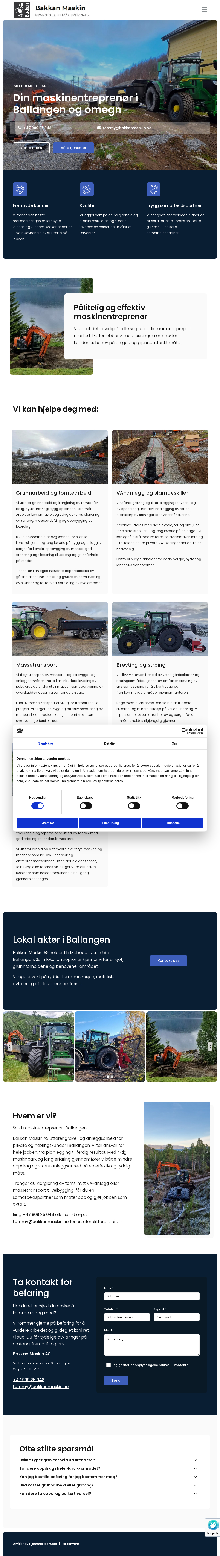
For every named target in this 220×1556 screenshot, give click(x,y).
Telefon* (111, 1309)
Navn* (109, 1288)
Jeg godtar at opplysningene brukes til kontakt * (150, 1365)
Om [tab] (174, 743)
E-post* (160, 1309)
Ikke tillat (47, 823)
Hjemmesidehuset (43, 1544)
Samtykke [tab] (45, 743)
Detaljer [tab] (110, 743)
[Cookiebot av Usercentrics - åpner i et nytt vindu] (184, 731)
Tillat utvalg (110, 823)
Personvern (70, 1544)
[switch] (86, 805)
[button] (31, 147)
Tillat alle (173, 823)
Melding (110, 1330)
